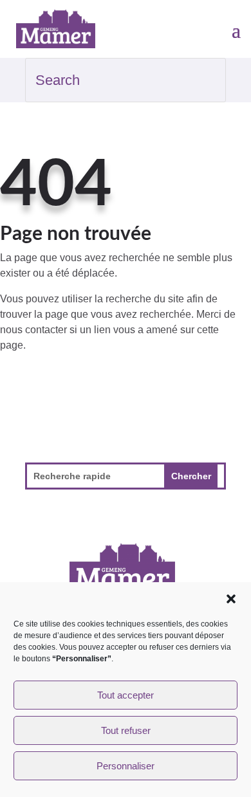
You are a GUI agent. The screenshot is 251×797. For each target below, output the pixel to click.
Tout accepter (125, 695)
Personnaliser (125, 765)
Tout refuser (126, 730)
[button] (231, 598)
